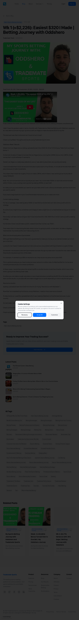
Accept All (39, 315)
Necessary (24, 315)
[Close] (61, 303)
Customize (54, 315)
